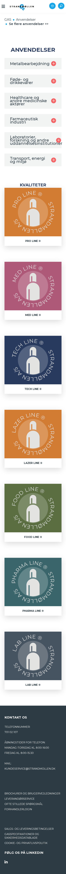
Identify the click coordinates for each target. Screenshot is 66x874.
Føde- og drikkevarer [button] (21, 81)
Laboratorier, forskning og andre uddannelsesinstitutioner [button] (33, 140)
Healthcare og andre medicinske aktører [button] (28, 101)
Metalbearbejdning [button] (30, 63)
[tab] (33, 63)
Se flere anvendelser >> (28, 24)
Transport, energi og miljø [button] (27, 160)
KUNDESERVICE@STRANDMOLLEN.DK (29, 768)
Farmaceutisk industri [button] (24, 120)
